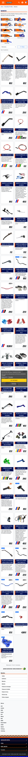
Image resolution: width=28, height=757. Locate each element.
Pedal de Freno (5, 692)
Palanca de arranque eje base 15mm (7, 130)
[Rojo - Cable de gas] (19, 137)
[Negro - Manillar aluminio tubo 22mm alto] (19, 574)
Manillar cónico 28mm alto (21, 593)
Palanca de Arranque (6, 686)
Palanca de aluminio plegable (21, 414)
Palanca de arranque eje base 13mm (21, 101)
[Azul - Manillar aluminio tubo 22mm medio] (16, 277)
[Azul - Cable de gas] (16, 137)
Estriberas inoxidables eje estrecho (21, 296)
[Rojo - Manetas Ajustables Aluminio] (18, 201)
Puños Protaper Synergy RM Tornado (7, 650)
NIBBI (2, 720)
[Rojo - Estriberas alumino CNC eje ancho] (4, 345)
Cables (3, 676)
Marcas (2, 703)
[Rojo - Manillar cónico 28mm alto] (18, 606)
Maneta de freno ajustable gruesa (21, 219)
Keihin (2, 712)
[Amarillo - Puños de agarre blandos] (2, 478)
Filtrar (22, 47)
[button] (19, 2)
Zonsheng (3, 731)
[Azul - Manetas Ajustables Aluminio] (16, 201)
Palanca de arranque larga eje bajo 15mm (7, 561)
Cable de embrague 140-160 (21, 156)
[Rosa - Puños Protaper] (22, 450)
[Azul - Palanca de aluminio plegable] (16, 425)
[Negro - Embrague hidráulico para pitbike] (19, 542)
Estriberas (4, 678)
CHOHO (2, 708)
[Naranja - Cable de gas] (18, 137)
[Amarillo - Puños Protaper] (16, 450)
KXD (2, 714)
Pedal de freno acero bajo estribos (7, 444)
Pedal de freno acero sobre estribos (7, 625)
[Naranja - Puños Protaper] (19, 450)
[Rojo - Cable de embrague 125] (5, 165)
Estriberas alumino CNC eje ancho (7, 330)
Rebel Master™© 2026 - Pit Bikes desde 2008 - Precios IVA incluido (14, 754)
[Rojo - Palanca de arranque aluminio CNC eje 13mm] (4, 111)
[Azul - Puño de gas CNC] (16, 478)
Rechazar (14, 383)
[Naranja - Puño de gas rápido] (18, 508)
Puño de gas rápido (21, 495)
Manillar (3, 684)
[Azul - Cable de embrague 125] (2, 165)
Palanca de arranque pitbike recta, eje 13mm (7, 66)
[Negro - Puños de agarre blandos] (8, 478)
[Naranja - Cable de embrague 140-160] (18, 165)
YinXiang (2, 729)
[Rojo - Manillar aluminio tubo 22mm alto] (18, 574)
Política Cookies (4, 377)
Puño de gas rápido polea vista (7, 527)
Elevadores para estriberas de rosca (7, 389)
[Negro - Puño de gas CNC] (19, 478)
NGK (2, 718)
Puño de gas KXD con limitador (7, 496)
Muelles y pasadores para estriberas (7, 364)
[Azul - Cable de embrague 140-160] (16, 165)
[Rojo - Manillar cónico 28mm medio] (4, 606)
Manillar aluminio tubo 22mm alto (21, 561)
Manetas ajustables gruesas (7, 184)
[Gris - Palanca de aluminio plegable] (22, 425)
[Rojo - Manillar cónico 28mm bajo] (4, 311)
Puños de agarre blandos (7, 469)
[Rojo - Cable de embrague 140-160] (19, 165)
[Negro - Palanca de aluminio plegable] (20, 425)
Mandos (3, 673)
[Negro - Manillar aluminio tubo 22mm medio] (19, 277)
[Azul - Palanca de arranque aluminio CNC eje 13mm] (2, 111)
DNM (2, 710)
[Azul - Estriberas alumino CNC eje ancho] (2, 345)
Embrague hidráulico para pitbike (21, 527)
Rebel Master (3, 722)
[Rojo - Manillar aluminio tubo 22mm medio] (18, 277)
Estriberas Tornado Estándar (21, 364)
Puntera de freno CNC (21, 624)
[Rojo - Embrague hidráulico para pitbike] (18, 542)
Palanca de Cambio (6, 689)
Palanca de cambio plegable (7, 414)
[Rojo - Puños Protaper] (20, 450)
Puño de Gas (4, 694)
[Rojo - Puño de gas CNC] (18, 478)
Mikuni (2, 716)
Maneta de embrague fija (7, 270)
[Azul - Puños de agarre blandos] (4, 478)
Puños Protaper (21, 443)
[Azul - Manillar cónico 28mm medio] (2, 606)
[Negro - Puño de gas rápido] (19, 508)
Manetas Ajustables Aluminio (21, 184)
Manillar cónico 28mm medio (7, 593)
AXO (2, 706)
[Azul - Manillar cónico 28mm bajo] (2, 311)
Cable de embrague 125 (7, 155)
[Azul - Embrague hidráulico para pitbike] (16, 542)
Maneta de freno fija (7, 244)
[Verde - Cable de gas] (20, 137)
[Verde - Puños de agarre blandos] (6, 478)
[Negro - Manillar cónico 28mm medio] (5, 606)
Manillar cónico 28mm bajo (7, 296)
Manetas (3, 681)
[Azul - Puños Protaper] (18, 450)
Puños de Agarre (5, 697)
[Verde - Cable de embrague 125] (6, 165)
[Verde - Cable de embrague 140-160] (20, 165)
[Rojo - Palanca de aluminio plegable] (18, 425)
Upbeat (2, 726)
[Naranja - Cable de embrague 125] (4, 165)
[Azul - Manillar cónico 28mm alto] (16, 606)
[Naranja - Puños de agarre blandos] (5, 478)
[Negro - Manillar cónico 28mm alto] (19, 606)
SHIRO (2, 724)
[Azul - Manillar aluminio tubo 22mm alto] (16, 574)
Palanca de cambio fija (21, 389)
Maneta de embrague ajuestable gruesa (21, 245)
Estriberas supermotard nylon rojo (21, 330)
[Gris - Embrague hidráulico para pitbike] (20, 542)
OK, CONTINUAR (14, 380)
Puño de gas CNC (21, 468)
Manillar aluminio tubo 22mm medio (21, 270)
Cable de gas (21, 129)
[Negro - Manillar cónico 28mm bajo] (5, 311)
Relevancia (4, 47)
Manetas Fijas (7, 218)
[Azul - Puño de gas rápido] (16, 508)
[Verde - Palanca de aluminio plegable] (19, 425)
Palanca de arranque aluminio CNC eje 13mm (7, 101)
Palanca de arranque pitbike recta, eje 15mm (21, 66)
